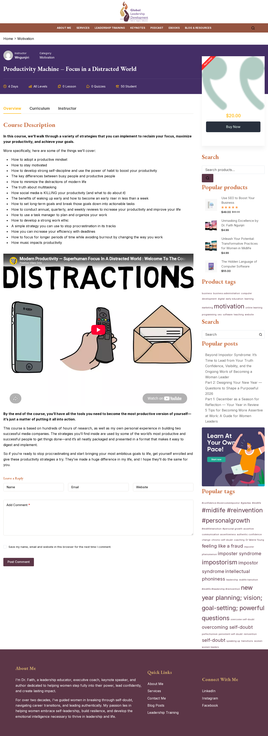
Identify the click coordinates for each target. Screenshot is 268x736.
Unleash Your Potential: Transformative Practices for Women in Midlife (239, 243)
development (209, 299)
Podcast (156, 27)
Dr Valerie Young (255, 540)
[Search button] (260, 334)
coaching (239, 540)
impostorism (219, 562)
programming (209, 314)
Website (142, 487)
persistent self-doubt (231, 634)
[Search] (253, 28)
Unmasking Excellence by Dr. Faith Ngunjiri (239, 223)
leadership (232, 579)
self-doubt (213, 640)
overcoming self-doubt (227, 627)
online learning (253, 307)
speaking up (233, 641)
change (206, 540)
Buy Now (233, 127)
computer (246, 293)
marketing (207, 307)
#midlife (256, 503)
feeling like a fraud (222, 546)
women (258, 641)
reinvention (250, 634)
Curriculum (40, 109)
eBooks (174, 27)
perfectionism (210, 634)
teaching (239, 314)
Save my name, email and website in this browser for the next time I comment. (60, 546)
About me (64, 27)
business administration (226, 293)
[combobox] (229, 334)
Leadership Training (110, 27)
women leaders (210, 647)
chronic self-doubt (222, 540)
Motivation (47, 57)
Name (10, 487)
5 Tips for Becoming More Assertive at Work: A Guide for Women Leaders (234, 415)
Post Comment (19, 562)
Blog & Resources (198, 27)
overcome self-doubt (242, 619)
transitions (247, 641)
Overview (12, 109)
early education (234, 299)
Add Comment (18, 505)
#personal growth (232, 528)
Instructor (21, 53)
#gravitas (246, 503)
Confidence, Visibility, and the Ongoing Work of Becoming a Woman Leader (228, 371)
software (228, 314)
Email (75, 487)
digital (221, 299)
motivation (229, 306)
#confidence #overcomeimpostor (221, 503)
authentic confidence (249, 534)
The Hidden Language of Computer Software (239, 264)
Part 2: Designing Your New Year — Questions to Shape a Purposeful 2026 (233, 388)
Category (45, 53)
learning (249, 299)
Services (82, 27)
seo (220, 314)
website (249, 314)
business (207, 293)
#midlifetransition (212, 528)
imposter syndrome (239, 553)
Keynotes (137, 27)
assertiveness (228, 534)
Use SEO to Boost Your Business (238, 200)
